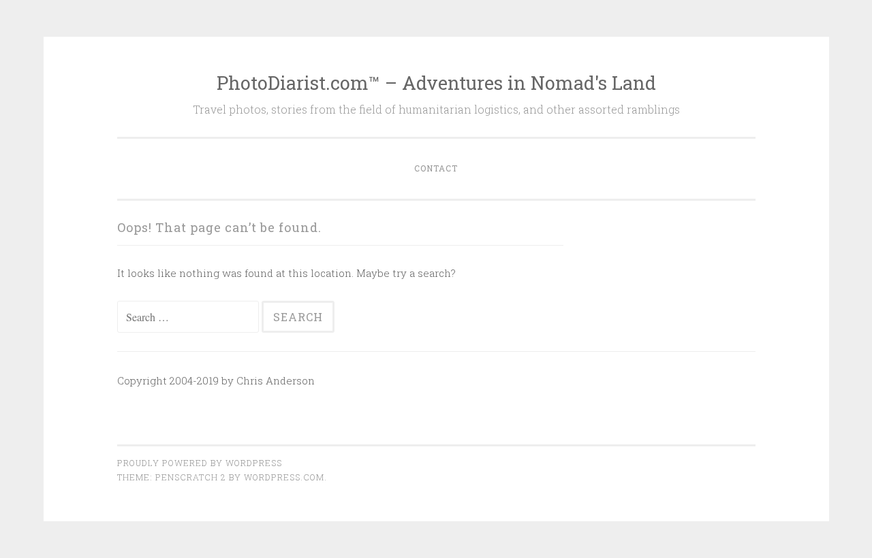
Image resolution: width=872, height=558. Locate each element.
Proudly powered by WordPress (199, 462)
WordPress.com (284, 477)
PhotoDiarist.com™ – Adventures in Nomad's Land (436, 83)
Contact (436, 168)
